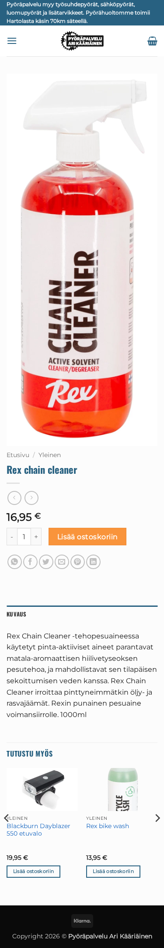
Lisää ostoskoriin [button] (33, 871)
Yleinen (49, 454)
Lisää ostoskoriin (87, 537)
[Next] (157, 835)
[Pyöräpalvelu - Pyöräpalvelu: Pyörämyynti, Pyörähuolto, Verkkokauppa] (82, 40)
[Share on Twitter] (46, 562)
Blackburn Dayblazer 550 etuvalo (38, 829)
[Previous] (7, 835)
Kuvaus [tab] (17, 614)
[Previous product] (31, 498)
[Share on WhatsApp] (14, 562)
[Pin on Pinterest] (77, 562)
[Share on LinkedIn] (93, 562)
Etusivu (18, 454)
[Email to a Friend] (62, 562)
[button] (12, 40)
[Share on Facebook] (30, 562)
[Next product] (14, 498)
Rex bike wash (107, 825)
